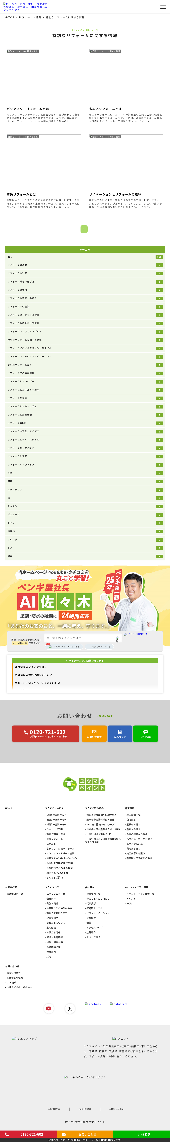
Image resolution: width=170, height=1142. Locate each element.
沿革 (88, 922)
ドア (84, 547)
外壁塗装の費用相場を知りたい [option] (33, 675)
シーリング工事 (54, 829)
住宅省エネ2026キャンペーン (61, 858)
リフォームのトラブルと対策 (84, 314)
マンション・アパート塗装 (60, 853)
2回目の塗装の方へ (56, 819)
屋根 (84, 481)
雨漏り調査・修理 (55, 834)
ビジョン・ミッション (98, 913)
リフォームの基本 (84, 265)
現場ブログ (52, 918)
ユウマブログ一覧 (55, 893)
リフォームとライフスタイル (84, 439)
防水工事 (51, 843)
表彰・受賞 (52, 903)
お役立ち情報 (53, 932)
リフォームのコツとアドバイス (84, 331)
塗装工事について (55, 922)
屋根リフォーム (54, 838)
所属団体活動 (53, 946)
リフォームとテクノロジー (84, 448)
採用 (48, 956)
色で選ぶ (131, 819)
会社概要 (91, 918)
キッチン (84, 506)
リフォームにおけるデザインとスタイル (84, 348)
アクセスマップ (94, 927)
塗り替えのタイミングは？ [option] (31, 667)
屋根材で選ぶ (133, 824)
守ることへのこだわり (98, 898)
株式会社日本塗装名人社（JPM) (103, 829)
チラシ (130, 903)
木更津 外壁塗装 (116, 1109)
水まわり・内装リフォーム (60, 848)
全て (85, 256)
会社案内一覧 (93, 893)
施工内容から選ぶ (136, 853)
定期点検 (51, 927)
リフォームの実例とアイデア (84, 431)
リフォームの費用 (84, 290)
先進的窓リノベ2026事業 (59, 867)
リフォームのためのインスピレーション (84, 356)
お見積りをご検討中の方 (59, 908)
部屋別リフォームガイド (84, 364)
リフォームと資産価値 (84, 414)
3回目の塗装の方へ (56, 824)
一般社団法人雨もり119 (98, 834)
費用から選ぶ (133, 848)
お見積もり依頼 (15, 977)
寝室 (84, 556)
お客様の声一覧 (15, 893)
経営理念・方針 (94, 908)
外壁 (84, 473)
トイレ (84, 522)
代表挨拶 (91, 903)
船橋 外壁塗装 (54, 1109)
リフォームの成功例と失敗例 (84, 323)
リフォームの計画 (84, 273)
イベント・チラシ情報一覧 (140, 893)
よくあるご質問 (54, 877)
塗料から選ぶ (133, 829)
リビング (84, 539)
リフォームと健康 (84, 398)
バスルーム (84, 514)
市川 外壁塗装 (85, 1109)
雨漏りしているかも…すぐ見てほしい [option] (37, 683)
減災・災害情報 (54, 937)
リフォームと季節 (84, 456)
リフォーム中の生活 (84, 306)
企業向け (51, 898)
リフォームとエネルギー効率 (84, 389)
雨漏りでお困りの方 (56, 913)
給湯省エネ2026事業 (57, 872)
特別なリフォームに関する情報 (84, 339)
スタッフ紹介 (93, 937)
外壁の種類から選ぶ (137, 834)
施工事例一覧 (133, 814)
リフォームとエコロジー (84, 381)
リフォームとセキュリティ (84, 406)
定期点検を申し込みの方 (19, 987)
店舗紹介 (91, 932)
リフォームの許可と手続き (84, 298)
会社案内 (51, 951)
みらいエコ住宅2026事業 (59, 863)
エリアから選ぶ (135, 843)
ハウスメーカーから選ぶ (139, 838)
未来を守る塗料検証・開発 (100, 819)
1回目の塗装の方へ (56, 814)
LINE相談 (11, 982)
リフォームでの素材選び (84, 373)
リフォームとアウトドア (84, 464)
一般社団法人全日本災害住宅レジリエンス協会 (103, 840)
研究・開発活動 (54, 942)
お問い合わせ (14, 972)
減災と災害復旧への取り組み (101, 814)
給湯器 (84, 531)
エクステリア (84, 489)
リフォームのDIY (84, 423)
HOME (8, 808)
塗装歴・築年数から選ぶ (139, 858)
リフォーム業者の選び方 (84, 281)
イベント (131, 898)
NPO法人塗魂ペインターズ (100, 824)
